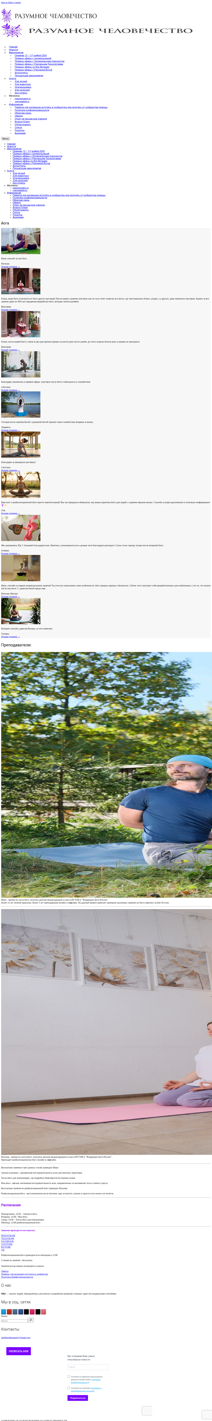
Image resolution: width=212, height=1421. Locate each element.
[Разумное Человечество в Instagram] (32, 1311)
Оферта (5, 1271)
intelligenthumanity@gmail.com (15, 1337)
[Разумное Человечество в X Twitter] (37, 1311)
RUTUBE (6, 1247)
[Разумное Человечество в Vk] (15, 1311)
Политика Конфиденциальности (17, 1277)
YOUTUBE (7, 1244)
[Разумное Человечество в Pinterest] (43, 1311)
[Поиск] (31, 1320)
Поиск (4, 1316)
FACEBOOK (7, 1241)
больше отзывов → (10, 266)
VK (3, 1250)
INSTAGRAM (8, 1235)
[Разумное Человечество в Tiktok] (26, 1311)
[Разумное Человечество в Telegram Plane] (3, 1311)
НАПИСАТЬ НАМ (18, 1351)
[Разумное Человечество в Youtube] (9, 1311)
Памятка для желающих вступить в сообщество (24, 1274)
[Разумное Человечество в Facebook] (20, 1311)
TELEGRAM (7, 1238)
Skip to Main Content (11, 2)
